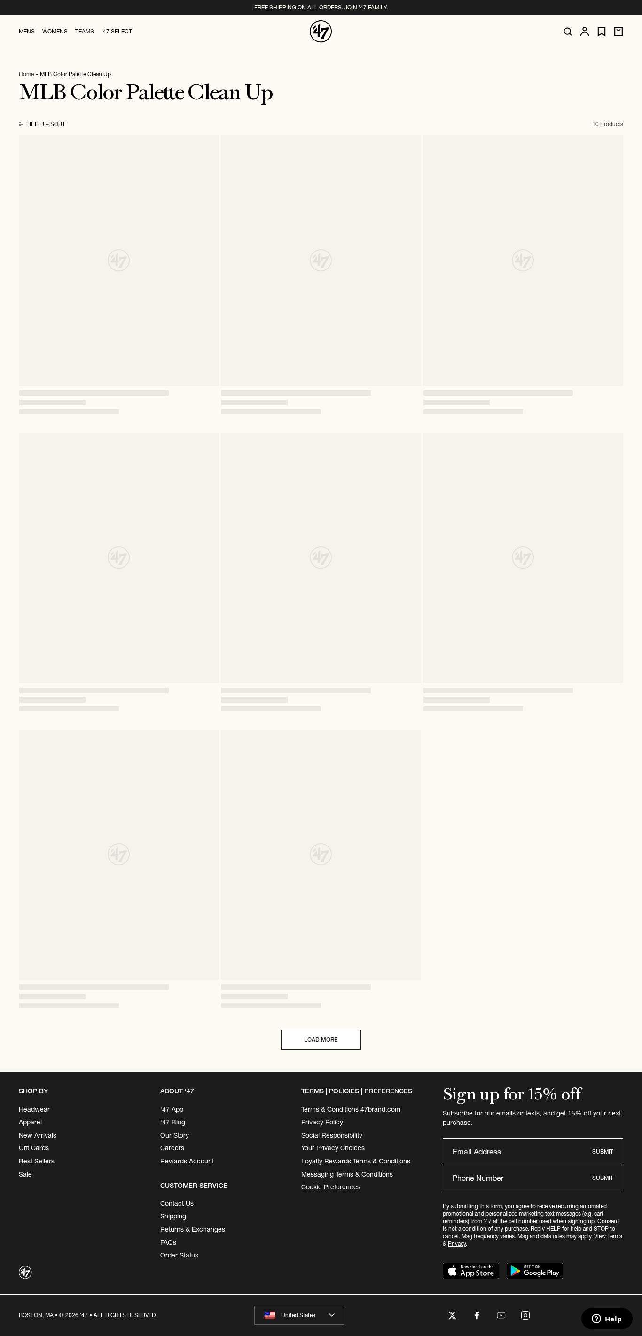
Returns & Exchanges (192, 1229)
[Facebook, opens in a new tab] (476, 1315)
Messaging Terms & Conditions (347, 1174)
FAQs (168, 1242)
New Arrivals (37, 1135)
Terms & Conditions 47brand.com (350, 1109)
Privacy (457, 1243)
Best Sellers (37, 1161)
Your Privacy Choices (333, 1148)
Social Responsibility (331, 1135)
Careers (172, 1148)
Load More (321, 1039)
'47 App (171, 1109)
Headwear (34, 1109)
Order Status (179, 1255)
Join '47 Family (365, 7)
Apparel (30, 1122)
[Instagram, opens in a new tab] (525, 1315)
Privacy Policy (322, 1122)
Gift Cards (34, 1148)
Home (26, 74)
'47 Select (117, 31)
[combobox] (299, 1315)
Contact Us (177, 1203)
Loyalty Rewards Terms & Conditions (355, 1161)
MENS (27, 31)
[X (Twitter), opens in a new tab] (452, 1315)
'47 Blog (172, 1122)
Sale (25, 1174)
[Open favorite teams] (601, 32)
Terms (614, 1236)
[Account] (584, 31)
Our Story (174, 1135)
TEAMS (84, 31)
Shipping (173, 1216)
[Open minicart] (618, 31)
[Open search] (567, 31)
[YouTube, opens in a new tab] (501, 1315)
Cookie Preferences (330, 1187)
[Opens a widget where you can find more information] (607, 1319)
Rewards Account (187, 1161)
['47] (321, 31)
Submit (602, 1151)
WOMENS (55, 31)
